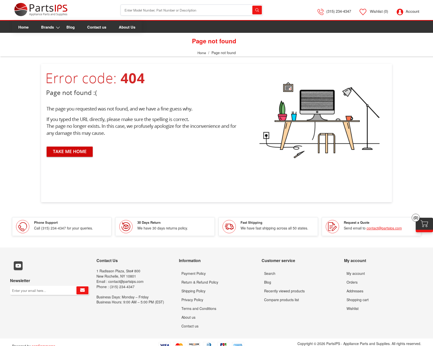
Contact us (189, 325)
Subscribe (82, 290)
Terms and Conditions (198, 308)
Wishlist (353, 308)
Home (201, 52)
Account (412, 11)
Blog (267, 282)
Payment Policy (193, 273)
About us (188, 317)
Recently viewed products (284, 290)
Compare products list (281, 299)
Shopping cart (358, 299)
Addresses (355, 290)
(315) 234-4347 (338, 11)
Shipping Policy (193, 290)
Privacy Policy (192, 299)
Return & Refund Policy (199, 282)
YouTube (18, 265)
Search (257, 10)
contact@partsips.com (384, 227)
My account (356, 273)
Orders (352, 282)
